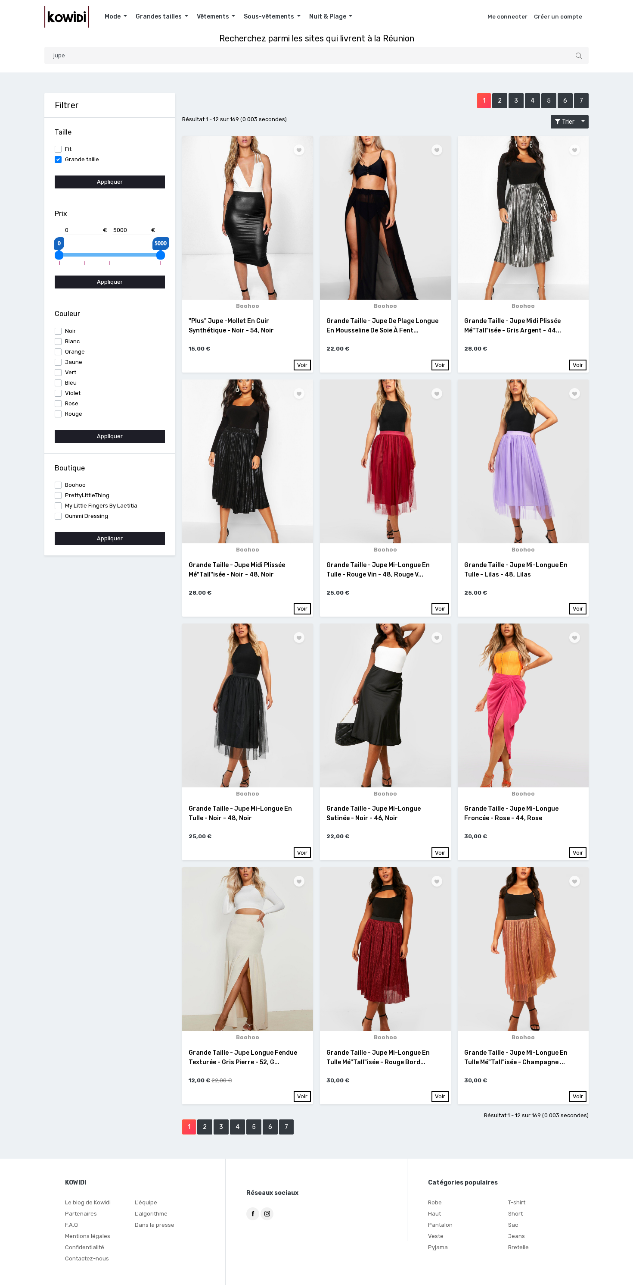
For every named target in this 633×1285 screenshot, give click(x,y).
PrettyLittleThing (87, 495)
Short (515, 1213)
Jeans (516, 1236)
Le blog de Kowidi (88, 1202)
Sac (513, 1225)
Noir (70, 331)
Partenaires (81, 1213)
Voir (302, 365)
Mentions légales (87, 1236)
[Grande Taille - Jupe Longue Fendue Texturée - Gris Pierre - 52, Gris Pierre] (247, 949)
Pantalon (440, 1225)
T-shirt (516, 1202)
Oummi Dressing (86, 516)
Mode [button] (113, 16)
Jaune (73, 362)
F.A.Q (71, 1225)
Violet (73, 393)
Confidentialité (84, 1247)
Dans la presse (154, 1225)
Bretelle (518, 1247)
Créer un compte (558, 16)
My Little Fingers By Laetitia (101, 505)
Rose (71, 403)
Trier (570, 121)
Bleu (71, 382)
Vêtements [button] (213, 16)
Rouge (73, 414)
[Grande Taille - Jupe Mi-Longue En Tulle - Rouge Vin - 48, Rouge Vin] (385, 461)
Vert (70, 372)
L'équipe (146, 1202)
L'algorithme (151, 1213)
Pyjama (438, 1247)
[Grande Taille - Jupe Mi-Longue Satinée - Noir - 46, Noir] (385, 705)
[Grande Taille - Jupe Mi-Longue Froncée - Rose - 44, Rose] (523, 705)
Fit (68, 149)
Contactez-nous (87, 1258)
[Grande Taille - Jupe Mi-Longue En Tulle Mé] (385, 949)
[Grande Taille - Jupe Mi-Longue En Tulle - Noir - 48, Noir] (247, 705)
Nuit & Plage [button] (328, 16)
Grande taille (82, 159)
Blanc (72, 341)
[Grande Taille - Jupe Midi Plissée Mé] (523, 218)
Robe (435, 1202)
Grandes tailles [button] (159, 16)
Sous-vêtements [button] (269, 16)
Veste (436, 1236)
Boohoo (75, 485)
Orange (75, 351)
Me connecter (507, 16)
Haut (434, 1213)
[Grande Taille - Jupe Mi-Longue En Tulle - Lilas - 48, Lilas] (523, 461)
